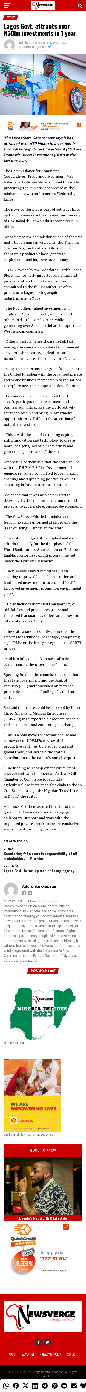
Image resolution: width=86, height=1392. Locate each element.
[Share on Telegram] (44, 1386)
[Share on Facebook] (15, 1386)
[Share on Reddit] (64, 1386)
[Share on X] (25, 1386)
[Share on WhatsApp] (6, 1386)
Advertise (28, 1354)
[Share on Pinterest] (54, 1386)
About (13, 1354)
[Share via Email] (73, 1386)
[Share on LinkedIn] (35, 1386)
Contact (71, 1354)
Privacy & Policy (50, 1354)
